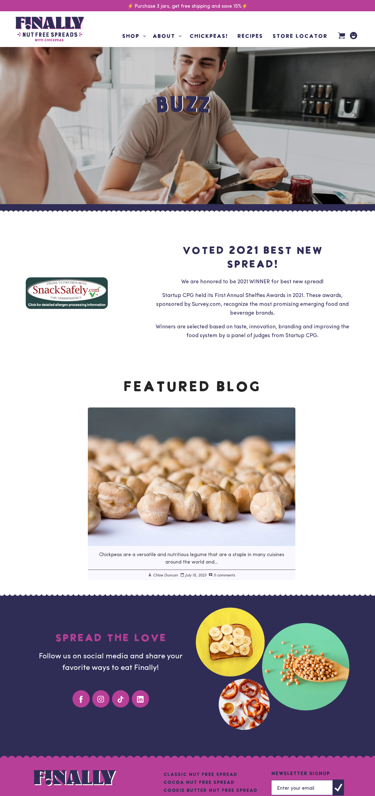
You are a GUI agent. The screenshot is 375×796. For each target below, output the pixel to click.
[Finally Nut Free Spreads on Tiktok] (120, 699)
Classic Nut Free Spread (200, 774)
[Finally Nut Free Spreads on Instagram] (101, 699)
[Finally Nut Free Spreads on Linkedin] (140, 699)
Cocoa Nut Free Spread (198, 782)
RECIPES (250, 36)
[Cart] (342, 36)
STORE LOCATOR (299, 36)
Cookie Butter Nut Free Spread (210, 790)
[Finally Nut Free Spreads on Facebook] (81, 699)
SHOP (134, 36)
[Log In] (353, 35)
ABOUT (167, 36)
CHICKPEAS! (208, 36)
